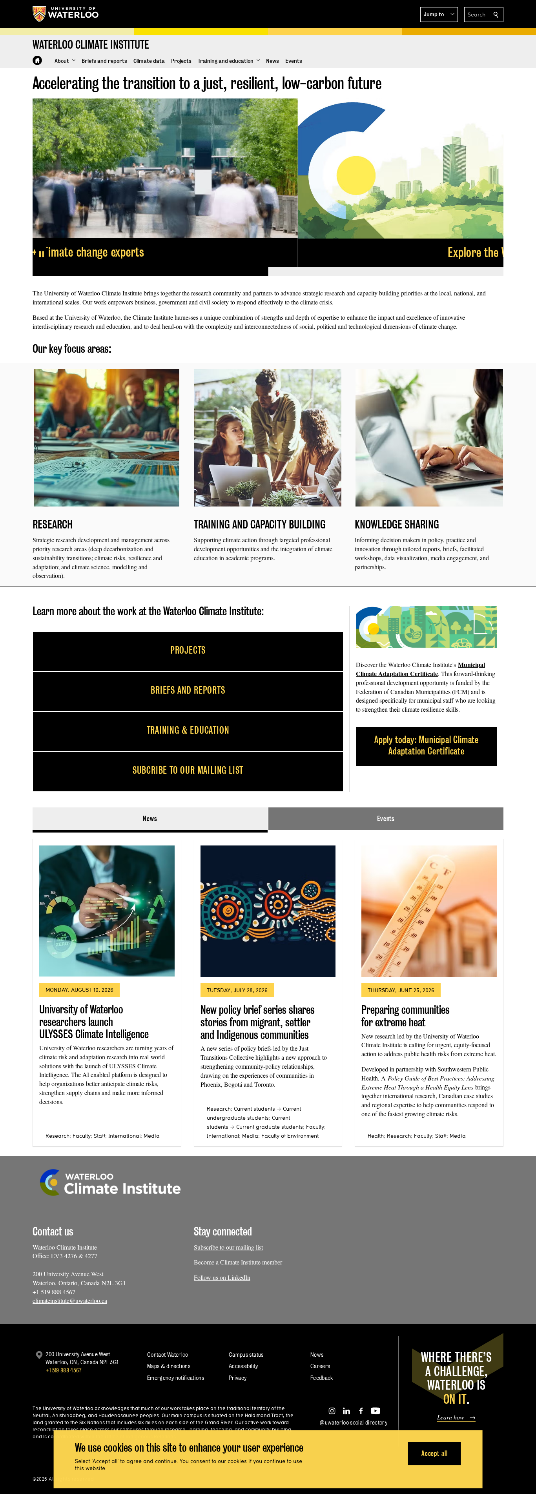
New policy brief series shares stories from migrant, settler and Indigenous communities (258, 1022)
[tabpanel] (268, 990)
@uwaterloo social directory (353, 1422)
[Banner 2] (385, 271)
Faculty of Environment (290, 1136)
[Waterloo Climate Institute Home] (37, 60)
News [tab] (150, 818)
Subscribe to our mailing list (228, 1247)
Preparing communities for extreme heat (405, 1016)
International (124, 1136)
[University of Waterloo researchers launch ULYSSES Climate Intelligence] (107, 911)
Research (57, 1136)
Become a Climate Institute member (238, 1262)
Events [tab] (386, 818)
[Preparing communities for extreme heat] (429, 911)
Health (376, 1136)
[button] (439, 14)
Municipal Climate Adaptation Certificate (420, 669)
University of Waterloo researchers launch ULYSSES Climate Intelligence (94, 1021)
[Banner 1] (150, 271)
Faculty (82, 1136)
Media (152, 1136)
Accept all (434, 1453)
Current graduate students (269, 1127)
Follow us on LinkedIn (222, 1277)
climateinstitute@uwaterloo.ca (70, 1300)
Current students (254, 1109)
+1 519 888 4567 (64, 1370)
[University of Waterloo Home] (66, 14)
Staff (99, 1136)
